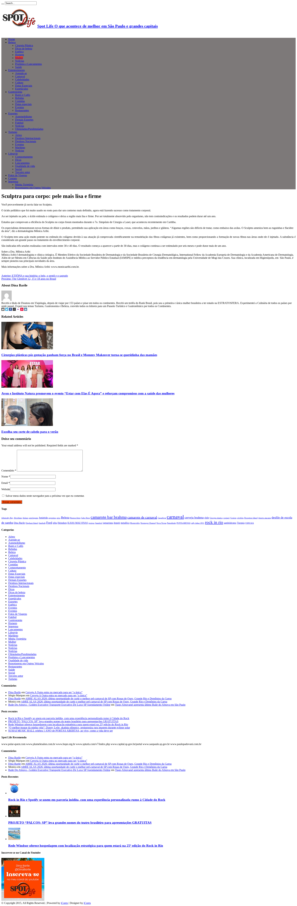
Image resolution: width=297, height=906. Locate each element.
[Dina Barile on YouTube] (21, 309)
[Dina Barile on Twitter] (6, 309)
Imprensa (13, 181)
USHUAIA (249, 523)
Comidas (20, 101)
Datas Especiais (23, 85)
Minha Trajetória (24, 184)
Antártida (43, 517)
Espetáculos (21, 88)
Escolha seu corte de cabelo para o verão (29, 431)
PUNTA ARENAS (183, 523)
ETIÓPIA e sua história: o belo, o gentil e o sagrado (34, 275)
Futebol (19, 122)
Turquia (241, 522)
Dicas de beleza (23, 48)
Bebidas (19, 98)
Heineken (62, 522)
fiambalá (42, 523)
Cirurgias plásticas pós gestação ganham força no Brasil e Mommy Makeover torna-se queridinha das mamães (79, 355)
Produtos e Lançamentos (28, 64)
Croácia (233, 518)
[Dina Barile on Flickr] (18, 309)
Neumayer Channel (148, 523)
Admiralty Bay (7, 518)
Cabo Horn (85, 518)
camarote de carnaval (142, 517)
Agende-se (21, 73)
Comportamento (24, 156)
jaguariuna (108, 522)
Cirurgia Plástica (24, 45)
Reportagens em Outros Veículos (33, 187)
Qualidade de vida (25, 166)
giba (55, 522)
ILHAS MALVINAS (77, 522)
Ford (49, 522)
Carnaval (20, 76)
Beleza (12, 42)
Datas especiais (23, 104)
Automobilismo (23, 116)
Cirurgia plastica (216, 518)
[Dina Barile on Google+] (14, 309)
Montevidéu (135, 523)
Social (18, 169)
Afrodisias (18, 518)
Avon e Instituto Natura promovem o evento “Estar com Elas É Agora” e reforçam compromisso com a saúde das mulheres (87, 393)
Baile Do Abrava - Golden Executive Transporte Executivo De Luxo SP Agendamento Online (59, 704)
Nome (4, 476)
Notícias (19, 60)
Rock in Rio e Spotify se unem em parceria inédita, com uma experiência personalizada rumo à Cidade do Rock (68, 718)
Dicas (18, 159)
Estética (19, 51)
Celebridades (22, 79)
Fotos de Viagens (17, 175)
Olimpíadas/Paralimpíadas (29, 128)
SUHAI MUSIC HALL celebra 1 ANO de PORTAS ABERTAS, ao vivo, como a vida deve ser (60, 730)
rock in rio (214, 522)
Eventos (19, 107)
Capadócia (162, 518)
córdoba (240, 518)
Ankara (25, 518)
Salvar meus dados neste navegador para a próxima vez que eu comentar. (45, 495)
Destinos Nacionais (25, 141)
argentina (52, 518)
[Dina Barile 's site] (2, 309)
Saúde (18, 67)
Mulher (19, 57)
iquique (92, 523)
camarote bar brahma (109, 517)
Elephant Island (32, 523)
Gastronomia (15, 91)
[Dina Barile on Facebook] (10, 309)
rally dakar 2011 (197, 523)
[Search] (2, 3)
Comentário (8, 470)
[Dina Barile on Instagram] (25, 309)
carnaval (175, 517)
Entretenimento (16, 70)
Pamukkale (171, 523)
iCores (64, 903)
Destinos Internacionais (27, 138)
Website (5, 489)
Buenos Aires (75, 518)
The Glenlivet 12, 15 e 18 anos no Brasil (28, 278)
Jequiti (117, 522)
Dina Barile (19, 522)
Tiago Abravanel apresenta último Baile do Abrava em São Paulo (150, 704)
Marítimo (20, 147)
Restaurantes (22, 110)
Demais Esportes (24, 119)
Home (11, 39)
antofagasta (33, 518)
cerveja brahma (194, 517)
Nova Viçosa (161, 523)
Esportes (13, 113)
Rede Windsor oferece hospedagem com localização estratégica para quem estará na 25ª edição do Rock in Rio (68, 724)
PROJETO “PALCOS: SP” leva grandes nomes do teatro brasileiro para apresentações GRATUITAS (63, 721)
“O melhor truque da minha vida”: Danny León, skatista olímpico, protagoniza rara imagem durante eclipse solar (69, 727)
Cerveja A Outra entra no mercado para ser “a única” (53, 692)
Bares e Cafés (22, 94)
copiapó (226, 518)
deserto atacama (264, 518)
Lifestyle (13, 153)
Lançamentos (22, 163)
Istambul (98, 523)
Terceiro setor (22, 172)
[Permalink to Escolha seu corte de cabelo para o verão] (27, 425)
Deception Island (251, 518)
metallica (125, 522)
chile (206, 517)
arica (58, 518)
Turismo (12, 132)
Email (4, 482)
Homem (19, 54)
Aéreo (18, 135)
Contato (12, 178)
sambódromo (230, 522)
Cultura (19, 82)
